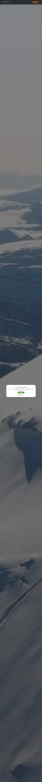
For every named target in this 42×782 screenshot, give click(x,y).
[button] (21, 395)
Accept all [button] (21, 392)
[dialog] (21, 391)
